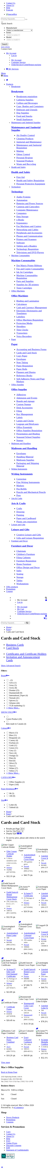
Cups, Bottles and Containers (30, 106)
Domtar (14, 690)
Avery (13, 688)
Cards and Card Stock (26, 352)
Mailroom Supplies (25, 460)
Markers (20, 485)
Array (13, 685)
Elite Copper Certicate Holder (12, 853)
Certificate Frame (11, 1008)
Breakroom (17, 91)
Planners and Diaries (26, 372)
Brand (3, 676)
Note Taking (22, 362)
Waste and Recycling (26, 164)
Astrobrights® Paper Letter (12, 934)
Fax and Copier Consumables (30, 269)
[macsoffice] (11, 14)
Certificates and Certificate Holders (26, 653)
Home (8, 627)
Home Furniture (23, 564)
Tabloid (13, 807)
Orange (13, 756)
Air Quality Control (25, 135)
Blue (13, 735)
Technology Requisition (27, 249)
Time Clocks (22, 329)
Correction (21, 479)
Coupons (9, 1122)
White (13, 768)
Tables (19, 580)
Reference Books (24, 375)
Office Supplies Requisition (29, 430)
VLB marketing (17, 705)
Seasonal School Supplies (28, 437)
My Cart (20, 609)
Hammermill (15, 693)
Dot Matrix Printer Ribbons (29, 265)
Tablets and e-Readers (26, 246)
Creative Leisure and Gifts (28, 534)
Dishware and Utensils (26, 109)
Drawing (20, 511)
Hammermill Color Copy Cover (29, 1005)
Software (20, 242)
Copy (8, 1132)
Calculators (21, 304)
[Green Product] (2, 881)
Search (4, 44)
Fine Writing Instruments (28, 482)
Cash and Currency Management (31, 307)
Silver (13, 763)
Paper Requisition (24, 365)
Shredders (21, 326)
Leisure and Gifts (20, 529)
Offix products (12, 587)
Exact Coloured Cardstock (28, 1039)
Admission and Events (26, 398)
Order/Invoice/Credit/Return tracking (26, 65)
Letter (13, 805)
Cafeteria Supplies (24, 99)
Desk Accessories (24, 407)
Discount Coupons (13, 1145)
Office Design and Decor (28, 567)
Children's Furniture (25, 554)
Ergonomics (22, 223)
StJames (14, 703)
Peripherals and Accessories (29, 232)
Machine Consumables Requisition (27, 276)
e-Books (20, 219)
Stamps (19, 440)
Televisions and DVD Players (30, 252)
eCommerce (19, 1107)
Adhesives (21, 394)
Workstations (22, 583)
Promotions (10, 589)
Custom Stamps (23, 404)
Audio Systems (23, 197)
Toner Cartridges (24, 288)
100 (12, 796)
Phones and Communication (29, 236)
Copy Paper (21, 356)
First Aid (20, 177)
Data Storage (22, 216)
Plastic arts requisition (26, 521)
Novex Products (12, 1117)
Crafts (19, 508)
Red (12, 761)
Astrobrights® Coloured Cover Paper (29, 857)
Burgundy (14, 738)
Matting (20, 151)
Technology (17, 191)
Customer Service (18, 62)
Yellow (13, 771)
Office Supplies (19, 389)
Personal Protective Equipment (30, 184)
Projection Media (24, 323)
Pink (12, 758)
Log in (14, 55)
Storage (19, 577)
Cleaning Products (24, 138)
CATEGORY (6, 777)
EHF (8, 1148)
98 (11, 793)
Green (13, 748)
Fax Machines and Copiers (28, 226)
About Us (10, 5)
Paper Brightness (8, 789)
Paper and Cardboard (26, 518)
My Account (16, 60)
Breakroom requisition (26, 96)
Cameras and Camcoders (27, 206)
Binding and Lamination (27, 301)
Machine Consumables (23, 260)
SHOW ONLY (7, 712)
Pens (18, 495)
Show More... (13, 708)
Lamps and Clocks (25, 420)
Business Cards (15, 644)
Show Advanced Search (10, 666)
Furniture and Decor (22, 546)
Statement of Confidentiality (17, 1150)
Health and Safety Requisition (30, 180)
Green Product (14, 719)
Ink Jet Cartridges (24, 272)
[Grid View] (20, 833)
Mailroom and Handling (24, 448)
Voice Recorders (24, 336)
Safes (18, 570)
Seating (19, 574)
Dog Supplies (22, 113)
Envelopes (21, 359)
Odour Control (23, 154)
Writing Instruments (22, 474)
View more (5, 1062)
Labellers (20, 316)
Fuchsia (13, 743)
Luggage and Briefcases (27, 424)
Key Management (24, 414)
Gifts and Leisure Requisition (30, 538)
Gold (13, 745)
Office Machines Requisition (29, 320)
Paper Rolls (21, 369)
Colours (4, 728)
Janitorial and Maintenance (28, 142)
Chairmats (21, 551)
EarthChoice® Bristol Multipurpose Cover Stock (12, 895)
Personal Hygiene (24, 157)
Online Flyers (11, 1143)
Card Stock (12, 647)
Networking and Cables (27, 229)
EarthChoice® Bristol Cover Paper (29, 971)
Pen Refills (21, 489)
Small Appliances (24, 119)
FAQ (8, 1141)
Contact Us (10, 3)
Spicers (13, 700)
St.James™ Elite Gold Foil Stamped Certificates (12, 972)
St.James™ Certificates (28, 894)
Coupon (9, 591)
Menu (3, 73)
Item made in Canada (16, 724)
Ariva (13, 683)
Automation (21, 200)
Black (13, 733)
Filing (19, 411)
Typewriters (21, 333)
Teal (12, 766)
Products (9, 84)
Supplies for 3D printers (27, 284)
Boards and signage (25, 401)
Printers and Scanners (26, 239)
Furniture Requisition (26, 561)
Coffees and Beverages (27, 103)
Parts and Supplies (25, 281)
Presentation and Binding (28, 434)
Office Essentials (24, 427)
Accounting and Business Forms (31, 349)
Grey (12, 750)
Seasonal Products (24, 161)
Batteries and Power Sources (29, 203)
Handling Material (24, 456)
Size (2, 800)
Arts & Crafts (18, 503)
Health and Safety (20, 172)
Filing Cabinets (23, 557)
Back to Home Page (9, 1072)
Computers (21, 213)
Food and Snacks (24, 116)
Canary (13, 740)
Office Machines (19, 295)
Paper (14, 344)
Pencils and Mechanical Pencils (31, 492)
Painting (20, 515)
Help (8, 8)
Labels (19, 417)
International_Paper (18, 695)
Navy (13, 753)
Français (9, 10)
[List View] (18, 833)
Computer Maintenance (27, 210)
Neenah (14, 698)
